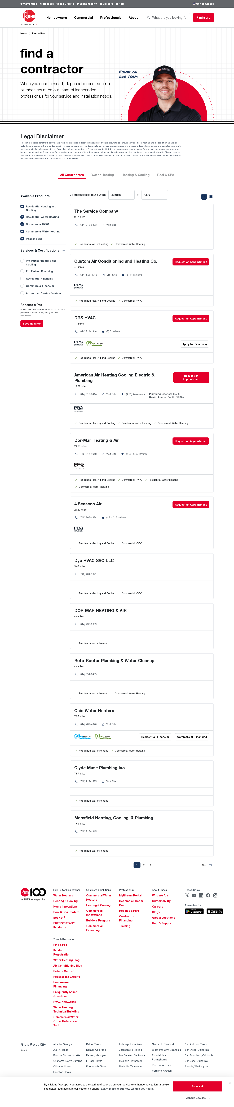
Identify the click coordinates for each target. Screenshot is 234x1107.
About (133, 17)
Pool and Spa (34, 238)
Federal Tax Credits (66, 976)
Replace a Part (129, 910)
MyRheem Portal (130, 895)
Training (124, 926)
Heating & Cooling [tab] (136, 175)
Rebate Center (63, 971)
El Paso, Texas (94, 1060)
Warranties (30, 3)
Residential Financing (39, 278)
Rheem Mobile (193, 905)
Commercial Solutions (98, 889)
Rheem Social (192, 889)
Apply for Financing (195, 344)
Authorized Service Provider (43, 293)
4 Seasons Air (88, 503)
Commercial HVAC (37, 224)
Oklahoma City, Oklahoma (166, 1049)
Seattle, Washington (196, 1066)
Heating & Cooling (65, 901)
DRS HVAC (85, 317)
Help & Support (162, 923)
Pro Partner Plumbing (39, 271)
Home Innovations (65, 906)
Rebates (48, 3)
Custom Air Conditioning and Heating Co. (115, 261)
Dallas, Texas (93, 1044)
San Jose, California (196, 1060)
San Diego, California (197, 1049)
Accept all (198, 1086)
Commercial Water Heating (43, 231)
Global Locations (163, 917)
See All (24, 1050)
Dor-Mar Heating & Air (96, 440)
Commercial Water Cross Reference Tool (65, 1021)
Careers (108, 3)
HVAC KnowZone (64, 1001)
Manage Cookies (196, 1097)
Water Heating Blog (66, 960)
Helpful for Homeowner (66, 889)
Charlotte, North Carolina (67, 1060)
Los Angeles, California (132, 1055)
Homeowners (56, 17)
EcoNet (59, 917)
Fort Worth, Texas (96, 1066)
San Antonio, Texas (196, 1044)
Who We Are (160, 895)
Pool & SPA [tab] (165, 175)
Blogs (156, 912)
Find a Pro (60, 944)
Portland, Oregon (162, 1070)
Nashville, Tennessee (130, 1066)
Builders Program (98, 920)
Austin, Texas (60, 1049)
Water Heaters (63, 895)
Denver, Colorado (96, 1049)
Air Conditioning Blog (67, 965)
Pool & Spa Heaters (66, 912)
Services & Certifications (39, 250)
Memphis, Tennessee (130, 1060)
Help (121, 3)
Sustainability (88, 3)
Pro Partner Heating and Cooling (41, 262)
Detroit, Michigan (96, 1055)
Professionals (110, 17)
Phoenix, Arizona (161, 1065)
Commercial (83, 17)
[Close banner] (230, 1082)
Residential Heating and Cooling (41, 208)
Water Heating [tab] (102, 175)
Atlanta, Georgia (62, 1044)
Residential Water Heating (42, 216)
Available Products (35, 196)
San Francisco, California (199, 1055)
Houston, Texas (62, 1072)
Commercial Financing (40, 285)
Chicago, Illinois (62, 1066)
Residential (155, 736)
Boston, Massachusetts (66, 1055)
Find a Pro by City (33, 1044)
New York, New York (163, 1044)
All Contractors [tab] (72, 175)
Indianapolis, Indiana (130, 1044)
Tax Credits (67, 3)
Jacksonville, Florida (130, 1049)
